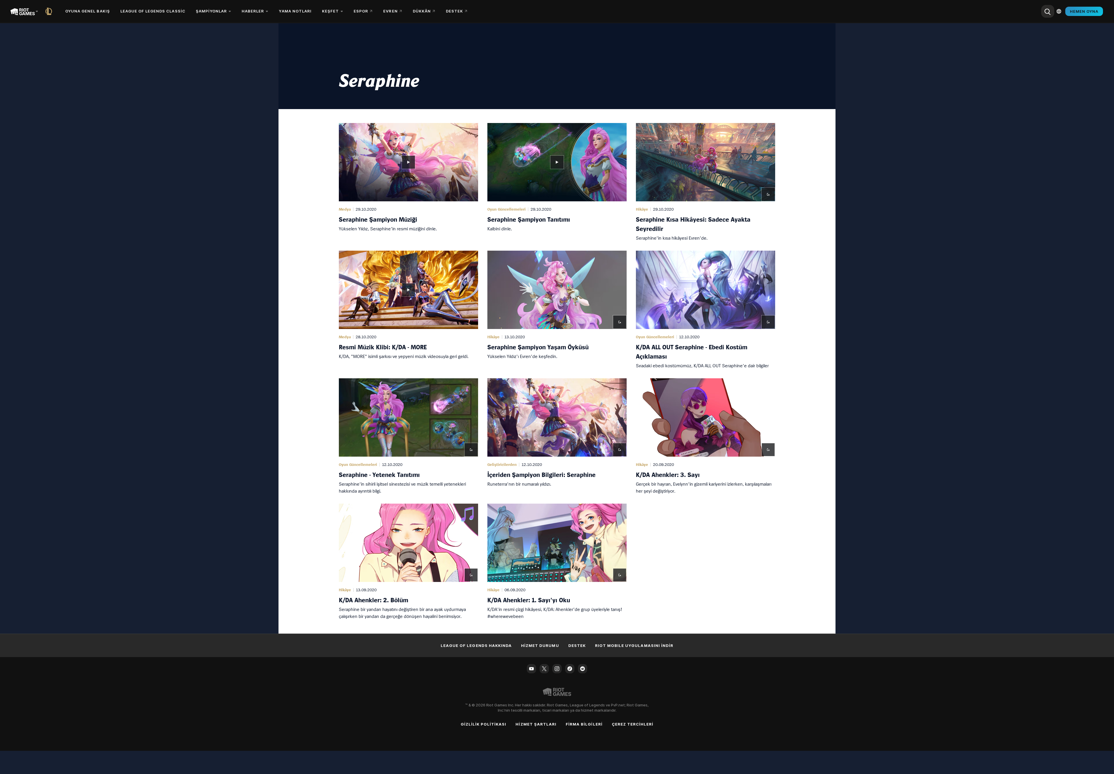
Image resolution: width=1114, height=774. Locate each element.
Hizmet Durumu (540, 645)
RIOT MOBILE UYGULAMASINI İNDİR (634, 645)
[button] (408, 182)
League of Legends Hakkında (476, 645)
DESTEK (577, 645)
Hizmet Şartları (536, 724)
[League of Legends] (49, 11)
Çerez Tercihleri (633, 724)
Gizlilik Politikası (484, 724)
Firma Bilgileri (584, 724)
